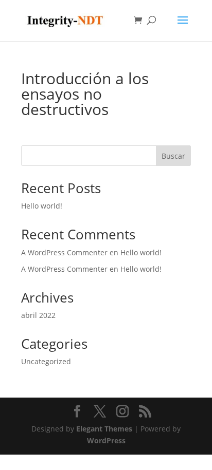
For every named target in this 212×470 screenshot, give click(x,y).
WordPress (106, 440)
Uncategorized (46, 361)
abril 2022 (38, 315)
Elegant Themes (104, 429)
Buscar (173, 156)
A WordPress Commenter (64, 269)
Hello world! (41, 206)
